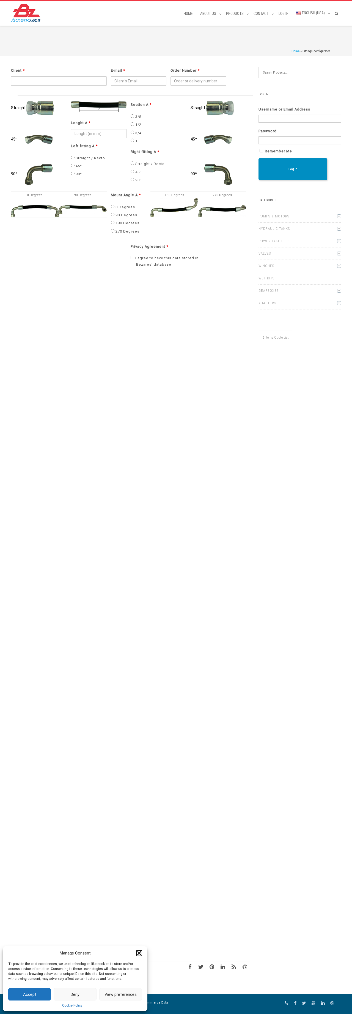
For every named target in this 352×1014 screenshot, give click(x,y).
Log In (283, 13)
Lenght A (80, 123)
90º (78, 174)
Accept (29, 994)
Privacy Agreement (149, 246)
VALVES (264, 253)
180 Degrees (126, 223)
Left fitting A (84, 146)
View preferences (121, 994)
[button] (139, 953)
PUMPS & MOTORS (273, 216)
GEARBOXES (268, 290)
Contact (261, 13)
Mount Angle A (126, 195)
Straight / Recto (90, 158)
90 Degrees (125, 215)
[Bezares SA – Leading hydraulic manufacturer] (27, 13)
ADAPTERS (267, 303)
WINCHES (266, 266)
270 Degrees (126, 231)
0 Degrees (124, 207)
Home (188, 13)
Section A (141, 105)
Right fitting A (145, 152)
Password (267, 131)
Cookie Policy (72, 1005)
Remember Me (278, 151)
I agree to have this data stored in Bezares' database (166, 261)
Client (18, 70)
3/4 (137, 133)
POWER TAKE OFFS (274, 241)
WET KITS (266, 278)
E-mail (118, 70)
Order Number (185, 70)
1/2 (137, 125)
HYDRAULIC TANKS (274, 228)
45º (78, 166)
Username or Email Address (284, 109)
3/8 (137, 117)
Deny (75, 994)
